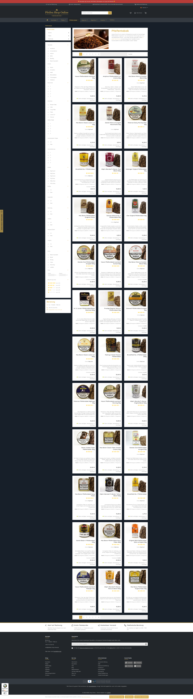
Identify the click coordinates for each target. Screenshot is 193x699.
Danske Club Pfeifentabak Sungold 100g (86, 263)
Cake (51, 107)
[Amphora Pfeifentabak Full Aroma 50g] (110, 66)
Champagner (53, 77)
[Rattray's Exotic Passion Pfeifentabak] (110, 345)
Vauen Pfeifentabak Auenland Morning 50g (111, 402)
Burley (49, 186)
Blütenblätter (53, 75)
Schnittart (50, 101)
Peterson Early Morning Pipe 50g (137, 123)
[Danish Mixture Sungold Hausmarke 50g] (110, 113)
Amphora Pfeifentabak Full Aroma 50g (112, 77)
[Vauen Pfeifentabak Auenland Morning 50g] (110, 391)
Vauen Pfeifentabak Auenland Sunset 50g (111, 263)
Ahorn (51, 67)
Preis (49, 270)
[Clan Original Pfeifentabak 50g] (135, 206)
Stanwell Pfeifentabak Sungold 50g (136, 309)
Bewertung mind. (52, 279)
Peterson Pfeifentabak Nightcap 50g (84, 402)
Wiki (73, 665)
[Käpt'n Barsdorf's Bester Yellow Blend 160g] (110, 484)
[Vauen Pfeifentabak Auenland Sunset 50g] (110, 252)
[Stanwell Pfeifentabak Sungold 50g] (135, 298)
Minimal (52, 274)
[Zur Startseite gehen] (56, 13)
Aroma (49, 64)
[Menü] (8, 684)
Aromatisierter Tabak (53, 138)
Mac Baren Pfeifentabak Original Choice (87, 216)
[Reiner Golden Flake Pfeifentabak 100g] (84, 438)
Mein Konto (74, 662)
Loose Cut (52, 114)
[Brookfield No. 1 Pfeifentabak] (84, 159)
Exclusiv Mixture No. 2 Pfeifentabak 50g (114, 216)
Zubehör (47, 671)
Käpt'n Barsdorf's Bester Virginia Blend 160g (138, 402)
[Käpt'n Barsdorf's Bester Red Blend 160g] (110, 159)
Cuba (51, 262)
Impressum (101, 667)
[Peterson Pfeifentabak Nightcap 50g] (84, 391)
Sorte (49, 251)
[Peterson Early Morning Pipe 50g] (135, 113)
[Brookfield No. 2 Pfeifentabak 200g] (135, 345)
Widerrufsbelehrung (103, 673)
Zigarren (47, 667)
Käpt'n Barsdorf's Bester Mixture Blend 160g (112, 587)
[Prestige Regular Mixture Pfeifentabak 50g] (110, 298)
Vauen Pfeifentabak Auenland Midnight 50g (85, 587)
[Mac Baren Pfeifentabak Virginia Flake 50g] (135, 577)
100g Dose (52, 181)
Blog (73, 667)
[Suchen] (110, 12)
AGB (111, 648)
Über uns (74, 673)
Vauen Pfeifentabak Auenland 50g (85, 77)
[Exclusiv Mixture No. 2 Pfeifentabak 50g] (110, 206)
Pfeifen (46, 664)
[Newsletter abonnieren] (146, 644)
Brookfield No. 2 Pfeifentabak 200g (136, 355)
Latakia (49, 218)
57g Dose (52, 178)
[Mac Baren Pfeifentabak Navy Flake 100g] (110, 531)
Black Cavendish (54, 61)
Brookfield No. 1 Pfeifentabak (85, 169)
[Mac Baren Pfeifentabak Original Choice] (84, 206)
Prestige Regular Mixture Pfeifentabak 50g (112, 309)
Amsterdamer (53, 51)
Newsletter (74, 664)
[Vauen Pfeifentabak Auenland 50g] (84, 66)
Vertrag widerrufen (76, 671)
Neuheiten (47, 662)
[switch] (5, 693)
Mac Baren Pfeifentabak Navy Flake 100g (111, 541)
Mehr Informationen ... (86, 696)
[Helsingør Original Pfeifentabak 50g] (135, 159)
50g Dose (52, 173)
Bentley (52, 58)
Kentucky (50, 208)
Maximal (63, 274)
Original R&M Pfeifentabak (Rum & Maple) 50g (137, 541)
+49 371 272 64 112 (49, 644)
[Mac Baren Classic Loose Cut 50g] (84, 113)
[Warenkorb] (145, 12)
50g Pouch (52, 176)
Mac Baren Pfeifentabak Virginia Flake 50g (138, 587)
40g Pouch (52, 171)
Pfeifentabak (48, 665)
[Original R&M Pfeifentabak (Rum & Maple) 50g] (135, 531)
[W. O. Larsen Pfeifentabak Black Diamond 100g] (84, 298)
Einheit (49, 167)
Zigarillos (47, 669)
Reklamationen (75, 669)
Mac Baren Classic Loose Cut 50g (85, 123)
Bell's (51, 56)
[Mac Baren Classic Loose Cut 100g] (84, 345)
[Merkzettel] (130, 12)
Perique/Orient (51, 229)
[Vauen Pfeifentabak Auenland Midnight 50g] (84, 577)
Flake (51, 112)
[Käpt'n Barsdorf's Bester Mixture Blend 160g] (110, 577)
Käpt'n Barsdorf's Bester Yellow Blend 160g (110, 495)
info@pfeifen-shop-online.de (55, 309)
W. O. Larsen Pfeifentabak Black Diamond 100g (84, 309)
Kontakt (73, 675)
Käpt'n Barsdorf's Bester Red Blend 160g (111, 170)
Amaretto (52, 70)
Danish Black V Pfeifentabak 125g (85, 541)
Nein (51, 144)
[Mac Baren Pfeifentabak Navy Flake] (84, 484)
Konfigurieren (129, 697)
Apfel (51, 72)
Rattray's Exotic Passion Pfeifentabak (113, 355)
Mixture (52, 117)
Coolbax (109, 692)
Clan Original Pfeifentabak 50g (136, 215)
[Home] (47, 20)
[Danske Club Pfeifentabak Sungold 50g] (135, 438)
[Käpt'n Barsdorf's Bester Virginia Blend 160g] (135, 391)
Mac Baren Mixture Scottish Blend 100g (137, 263)
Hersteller (50, 45)
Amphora (52, 48)
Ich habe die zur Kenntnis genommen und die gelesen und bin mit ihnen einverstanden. (102, 648)
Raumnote (50, 82)
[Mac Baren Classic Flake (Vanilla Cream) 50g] (110, 438)
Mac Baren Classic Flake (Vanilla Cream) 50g (110, 448)
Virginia (49, 240)
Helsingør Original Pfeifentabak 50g (136, 170)
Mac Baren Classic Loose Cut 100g (85, 355)
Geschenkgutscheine (50, 673)
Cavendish (50, 197)
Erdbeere (52, 80)
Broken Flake (53, 104)
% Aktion (47, 675)
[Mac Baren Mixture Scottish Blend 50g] (135, 66)
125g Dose (52, 183)
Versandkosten (92, 686)
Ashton (52, 53)
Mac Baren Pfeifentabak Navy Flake (85, 495)
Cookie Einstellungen (103, 675)
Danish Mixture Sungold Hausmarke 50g (113, 123)
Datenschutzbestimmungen (86, 648)
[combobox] (94, 12)
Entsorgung (101, 671)
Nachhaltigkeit (101, 669)
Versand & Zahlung (102, 662)
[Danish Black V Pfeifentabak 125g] (84, 531)
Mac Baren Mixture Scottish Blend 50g (137, 77)
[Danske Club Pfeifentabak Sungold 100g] (84, 252)
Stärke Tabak (51, 120)
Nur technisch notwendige (116, 697)
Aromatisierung (51, 149)
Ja (50, 141)
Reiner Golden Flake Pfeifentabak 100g (88, 448)
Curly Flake (53, 109)
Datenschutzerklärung (103, 665)
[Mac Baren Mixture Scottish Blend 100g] (135, 252)
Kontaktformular (57, 651)
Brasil (51, 257)
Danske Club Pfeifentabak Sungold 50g (138, 448)
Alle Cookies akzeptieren (141, 697)
